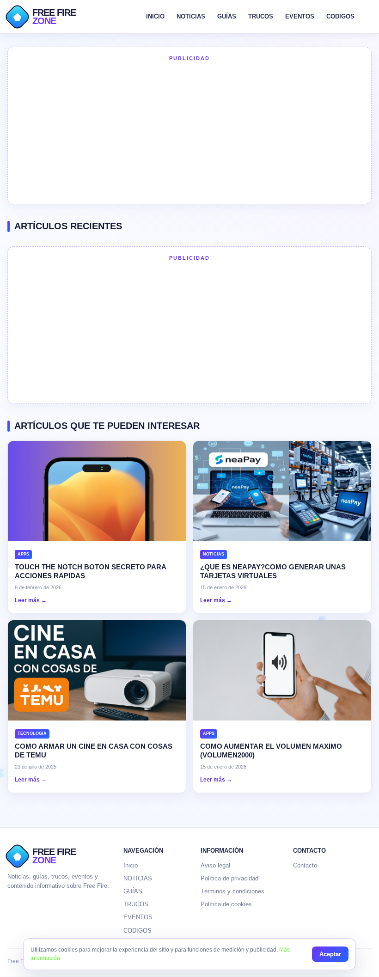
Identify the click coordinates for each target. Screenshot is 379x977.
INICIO (155, 16)
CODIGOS (340, 16)
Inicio (130, 865)
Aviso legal (215, 865)
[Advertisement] (189, 131)
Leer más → (31, 600)
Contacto (305, 865)
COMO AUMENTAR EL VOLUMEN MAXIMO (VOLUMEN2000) (271, 750)
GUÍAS (226, 16)
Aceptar (330, 954)
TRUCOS (260, 16)
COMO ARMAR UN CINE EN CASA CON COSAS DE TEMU (93, 750)
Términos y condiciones (232, 891)
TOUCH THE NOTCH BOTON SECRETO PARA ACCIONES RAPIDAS (90, 571)
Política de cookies (226, 904)
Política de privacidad (229, 878)
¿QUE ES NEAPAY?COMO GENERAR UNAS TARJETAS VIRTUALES (273, 571)
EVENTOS (299, 16)
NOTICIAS (191, 16)
